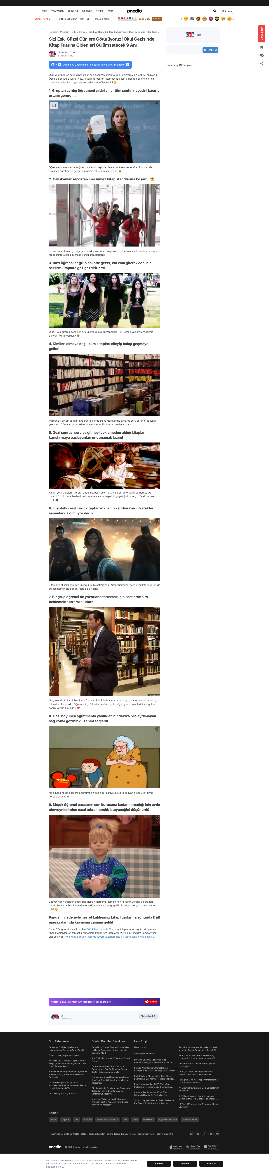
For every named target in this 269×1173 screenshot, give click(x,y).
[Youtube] (211, 1133)
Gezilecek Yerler (190, 1119)
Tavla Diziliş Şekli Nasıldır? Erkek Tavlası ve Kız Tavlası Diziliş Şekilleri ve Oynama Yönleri (154, 1103)
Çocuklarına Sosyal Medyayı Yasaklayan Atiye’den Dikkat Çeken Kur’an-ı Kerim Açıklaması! (110, 1080)
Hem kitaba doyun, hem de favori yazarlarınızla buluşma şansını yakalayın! (108, 936)
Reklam (109, 1134)
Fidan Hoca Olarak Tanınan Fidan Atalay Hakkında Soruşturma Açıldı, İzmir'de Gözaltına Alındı (110, 1050)
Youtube (88, 1119)
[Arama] (214, 11)
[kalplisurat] (229, 19)
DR (66, 52)
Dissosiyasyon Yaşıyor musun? (63, 1093)
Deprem (65, 1119)
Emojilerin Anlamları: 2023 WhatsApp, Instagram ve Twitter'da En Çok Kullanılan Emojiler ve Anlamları (154, 1087)
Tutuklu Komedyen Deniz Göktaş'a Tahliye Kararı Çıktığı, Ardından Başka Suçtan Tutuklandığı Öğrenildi (109, 1069)
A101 (125, 1119)
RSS (171, 1134)
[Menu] (36, 11)
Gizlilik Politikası (80, 1134)
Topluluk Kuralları (97, 1134)
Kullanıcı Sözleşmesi (139, 1134)
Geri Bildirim (66, 1134)
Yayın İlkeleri (155, 1134)
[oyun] (217, 19)
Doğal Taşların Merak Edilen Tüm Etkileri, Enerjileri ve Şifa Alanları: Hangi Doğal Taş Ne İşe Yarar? (153, 1079)
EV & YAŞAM (57, 11)
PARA (110, 11)
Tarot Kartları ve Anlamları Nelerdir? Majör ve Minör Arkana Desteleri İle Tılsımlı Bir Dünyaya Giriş (198, 1050)
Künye (165, 1134)
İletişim (117, 1134)
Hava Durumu (140, 1047)
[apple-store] (176, 1147)
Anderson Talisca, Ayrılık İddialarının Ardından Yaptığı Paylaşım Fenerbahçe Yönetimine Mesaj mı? (110, 1102)
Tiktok (135, 1119)
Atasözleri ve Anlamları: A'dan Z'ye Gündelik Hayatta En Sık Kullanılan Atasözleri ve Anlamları (150, 1095)
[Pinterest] (217, 1133)
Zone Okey (144, 18)
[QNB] (186, 19)
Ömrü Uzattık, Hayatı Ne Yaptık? (64, 1055)
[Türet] (192, 19)
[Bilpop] (204, 19)
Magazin (64, 32)
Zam (76, 1119)
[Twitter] (204, 1133)
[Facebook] (198, 1133)
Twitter (53, 1119)
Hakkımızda (54, 1134)
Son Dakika (148, 1119)
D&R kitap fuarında (97, 929)
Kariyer (124, 1134)
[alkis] (223, 19)
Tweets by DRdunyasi (179, 65)
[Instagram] (191, 1133)
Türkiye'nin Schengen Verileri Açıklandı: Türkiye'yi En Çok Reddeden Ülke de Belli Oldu (68, 1074)
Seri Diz (156, 18)
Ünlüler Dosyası (79, 32)
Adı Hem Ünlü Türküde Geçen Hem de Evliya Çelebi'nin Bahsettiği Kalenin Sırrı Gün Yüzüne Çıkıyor (67, 1063)
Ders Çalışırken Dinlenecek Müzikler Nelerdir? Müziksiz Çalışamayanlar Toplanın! (196, 1074)
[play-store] (194, 1147)
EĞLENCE (87, 11)
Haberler (53, 32)
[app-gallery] (211, 1147)
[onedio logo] (134, 11)
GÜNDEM (73, 11)
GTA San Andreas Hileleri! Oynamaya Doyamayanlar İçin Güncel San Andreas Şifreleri (198, 1099)
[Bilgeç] (198, 19)
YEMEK (100, 11)
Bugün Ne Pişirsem (167, 1119)
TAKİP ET (213, 50)
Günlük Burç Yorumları (107, 1119)
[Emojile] (211, 19)
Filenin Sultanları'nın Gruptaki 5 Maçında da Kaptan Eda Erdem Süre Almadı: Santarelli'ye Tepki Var (111, 1091)
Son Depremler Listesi (144, 1053)
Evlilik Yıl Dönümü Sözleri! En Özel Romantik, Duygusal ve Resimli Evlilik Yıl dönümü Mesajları (153, 1062)
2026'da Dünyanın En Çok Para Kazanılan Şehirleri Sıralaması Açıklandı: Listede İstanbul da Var (67, 1085)
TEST (44, 11)
